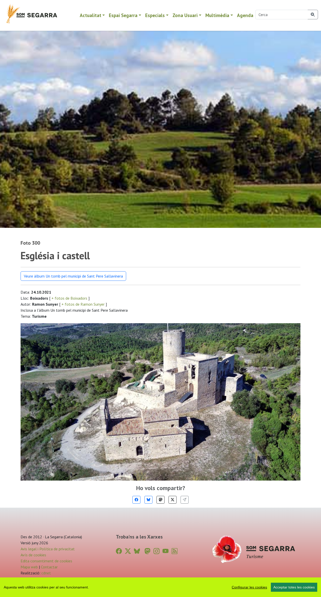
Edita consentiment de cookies (46, 560)
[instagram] (156, 551)
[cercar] (313, 14)
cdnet (45, 572)
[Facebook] (136, 500)
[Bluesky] (148, 500)
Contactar (49, 566)
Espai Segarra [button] (123, 15)
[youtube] (166, 551)
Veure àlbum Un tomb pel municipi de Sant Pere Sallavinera (73, 276)
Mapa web (29, 566)
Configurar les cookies (249, 587)
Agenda (245, 15)
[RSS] (175, 551)
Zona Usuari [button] (185, 15)
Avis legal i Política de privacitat (48, 548)
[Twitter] (173, 500)
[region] (160, 587)
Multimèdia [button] (217, 15)
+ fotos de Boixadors (69, 298)
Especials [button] (155, 15)
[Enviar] (185, 500)
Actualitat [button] (90, 15)
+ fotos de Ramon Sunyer (83, 304)
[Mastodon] (160, 500)
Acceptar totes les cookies (294, 587)
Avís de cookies (33, 554)
